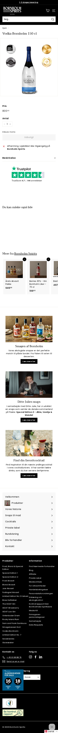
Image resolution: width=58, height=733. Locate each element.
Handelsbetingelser (38, 589)
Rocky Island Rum (10, 619)
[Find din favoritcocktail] (29, 443)
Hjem (4, 28)
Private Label (35, 578)
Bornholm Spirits (25, 253)
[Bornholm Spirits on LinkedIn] (40, 656)
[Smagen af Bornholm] (29, 329)
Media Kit (33, 610)
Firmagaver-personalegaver (37, 616)
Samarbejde (35, 621)
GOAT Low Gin (8, 611)
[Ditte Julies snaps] (29, 384)
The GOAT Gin (8, 604)
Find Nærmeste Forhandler (42, 566)
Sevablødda (8, 638)
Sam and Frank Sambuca (14, 623)
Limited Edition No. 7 (11, 634)
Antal (5, 118)
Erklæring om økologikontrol (36, 598)
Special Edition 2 (10, 577)
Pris (4, 106)
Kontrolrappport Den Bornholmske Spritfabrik (40, 605)
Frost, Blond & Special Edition (12, 568)
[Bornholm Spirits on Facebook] (35, 656)
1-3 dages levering (28, 2)
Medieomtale (35, 581)
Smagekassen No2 (11, 627)
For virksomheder (37, 585)
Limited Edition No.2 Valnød (15, 596)
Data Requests (36, 625)
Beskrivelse (9, 157)
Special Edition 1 (10, 573)
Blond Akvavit (8, 584)
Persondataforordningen (41, 593)
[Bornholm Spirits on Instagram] (30, 656)
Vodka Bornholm (10, 631)
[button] (51, 731)
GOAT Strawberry (10, 607)
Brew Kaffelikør (9, 600)
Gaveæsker (8, 642)
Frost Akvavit (8, 580)
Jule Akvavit (8, 588)
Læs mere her (29, 361)
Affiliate (32, 574)
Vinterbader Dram (11, 615)
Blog (31, 570)
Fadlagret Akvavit (10, 592)
